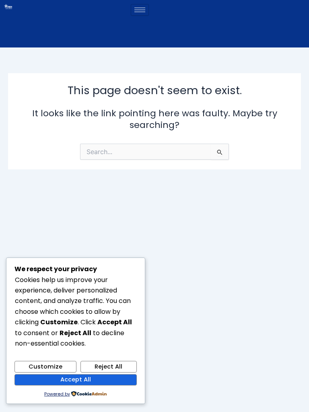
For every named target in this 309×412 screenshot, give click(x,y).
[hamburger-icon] (140, 10)
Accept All (75, 379)
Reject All (108, 367)
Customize (45, 367)
